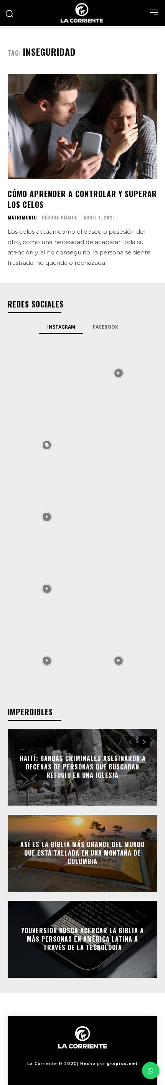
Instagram (61, 327)
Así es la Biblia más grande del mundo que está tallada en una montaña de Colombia (82, 853)
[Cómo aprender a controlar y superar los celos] (82, 126)
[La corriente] (82, 12)
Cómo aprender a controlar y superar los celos (82, 199)
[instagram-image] (47, 372)
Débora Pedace (59, 217)
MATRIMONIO (22, 217)
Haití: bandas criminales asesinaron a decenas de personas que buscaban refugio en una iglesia (83, 767)
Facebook (105, 327)
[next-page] (144, 742)
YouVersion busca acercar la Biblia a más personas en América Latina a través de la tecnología (82, 939)
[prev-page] (130, 742)
